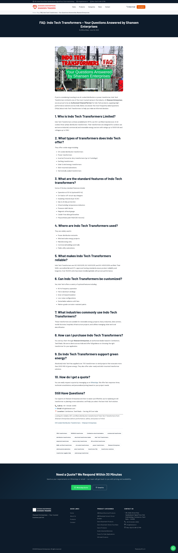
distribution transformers (63, 437)
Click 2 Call (131, 7)
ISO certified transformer (98, 441)
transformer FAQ (92, 449)
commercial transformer (114, 433)
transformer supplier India (63, 453)
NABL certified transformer (64, 445)
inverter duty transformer (80, 441)
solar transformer (79, 449)
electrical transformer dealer (83, 437)
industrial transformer (62, 441)
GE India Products (102, 537)
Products (82, 7)
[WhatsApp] (173, 548)
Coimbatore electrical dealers (95, 433)
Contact (107, 7)
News (100, 7)
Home (74, 7)
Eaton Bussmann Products (105, 521)
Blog (38, 12)
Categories (91, 7)
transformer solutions (107, 449)
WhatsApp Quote (82, 487)
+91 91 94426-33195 (132, 522)
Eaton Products (102, 528)
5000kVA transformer (77, 433)
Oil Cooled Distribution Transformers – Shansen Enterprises (76, 423)
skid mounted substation (63, 449)
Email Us (101, 487)
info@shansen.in (83, 1)
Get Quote (141, 7)
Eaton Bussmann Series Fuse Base (107, 525)
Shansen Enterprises (114, 445)
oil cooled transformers (82, 445)
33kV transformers (61, 433)
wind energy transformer (82, 453)
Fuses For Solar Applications (106, 534)
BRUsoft (143, 549)
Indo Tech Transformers (101, 437)
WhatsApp (94, 383)
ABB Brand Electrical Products (106, 513)
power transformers (98, 445)
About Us (73, 516)
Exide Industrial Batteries (105, 531)
